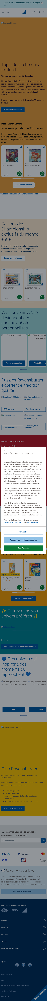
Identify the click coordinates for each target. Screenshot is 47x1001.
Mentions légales (33, 522)
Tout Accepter (23, 548)
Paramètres (23, 532)
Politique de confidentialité (13, 522)
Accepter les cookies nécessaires (23, 540)
